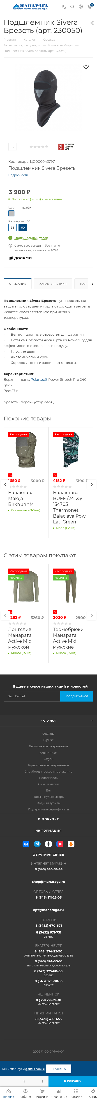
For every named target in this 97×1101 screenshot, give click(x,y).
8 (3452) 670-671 (48, 926)
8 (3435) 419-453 (48, 1021)
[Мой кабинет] (81, 7)
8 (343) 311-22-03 (49, 897)
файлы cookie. (35, 1069)
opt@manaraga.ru (48, 910)
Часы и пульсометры (48, 796)
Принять (58, 1069)
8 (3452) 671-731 (48, 934)
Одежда (48, 733)
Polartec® (39, 379)
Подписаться (77, 696)
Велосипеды (48, 778)
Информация (48, 830)
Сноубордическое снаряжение (48, 771)
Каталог (48, 721)
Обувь (48, 759)
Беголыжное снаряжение (48, 746)
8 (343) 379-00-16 (48, 983)
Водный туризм (48, 803)
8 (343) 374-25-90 (48, 953)
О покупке (48, 819)
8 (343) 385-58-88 (48, 869)
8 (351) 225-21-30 (48, 1002)
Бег (48, 790)
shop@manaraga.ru (48, 882)
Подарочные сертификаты (48, 809)
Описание (17, 283)
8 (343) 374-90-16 (49, 963)
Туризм (48, 740)
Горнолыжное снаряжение (48, 765)
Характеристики (53, 283)
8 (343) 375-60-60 (48, 973)
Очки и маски (48, 784)
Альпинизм (48, 752)
